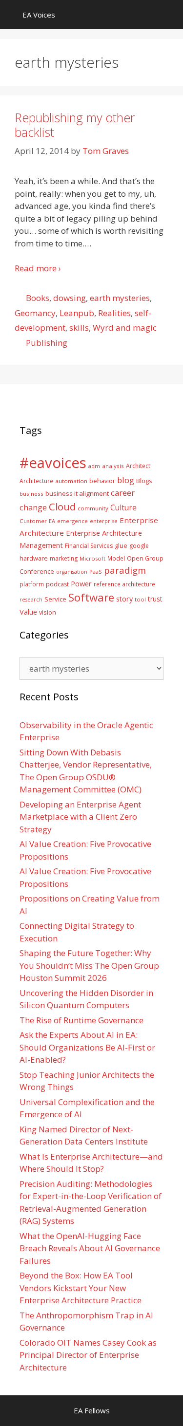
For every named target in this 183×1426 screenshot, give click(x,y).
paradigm (125, 570)
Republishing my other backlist (75, 124)
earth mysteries (120, 297)
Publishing (46, 342)
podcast (57, 584)
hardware (34, 558)
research (31, 599)
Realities (114, 313)
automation (71, 481)
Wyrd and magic (125, 327)
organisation (71, 571)
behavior (102, 481)
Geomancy (35, 313)
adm (94, 465)
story (124, 598)
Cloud (62, 506)
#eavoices (53, 462)
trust (155, 598)
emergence (72, 521)
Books (37, 297)
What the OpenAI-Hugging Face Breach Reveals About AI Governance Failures (90, 1248)
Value (28, 612)
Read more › (38, 268)
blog (125, 480)
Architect (138, 466)
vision (47, 612)
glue (121, 545)
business (31, 493)
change (33, 507)
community (93, 508)
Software (91, 597)
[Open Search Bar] (168, 14)
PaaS (95, 571)
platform (32, 584)
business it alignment (77, 493)
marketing (64, 558)
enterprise (104, 521)
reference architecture (124, 584)
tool (140, 599)
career (123, 492)
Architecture (36, 481)
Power (81, 583)
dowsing (69, 297)
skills (79, 327)
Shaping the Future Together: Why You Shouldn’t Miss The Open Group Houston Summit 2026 (89, 965)
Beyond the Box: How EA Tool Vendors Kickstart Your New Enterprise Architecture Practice (81, 1288)
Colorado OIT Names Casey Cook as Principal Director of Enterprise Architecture (88, 1355)
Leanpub (77, 313)
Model (116, 558)
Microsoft (92, 558)
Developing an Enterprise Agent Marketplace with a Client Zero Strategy (80, 817)
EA (52, 521)
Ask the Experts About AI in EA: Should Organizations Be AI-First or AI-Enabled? (87, 1047)
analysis (113, 465)
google (139, 546)
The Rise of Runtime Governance (81, 1020)
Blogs (144, 481)
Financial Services (89, 546)
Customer (33, 521)
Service (55, 599)
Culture (123, 507)
